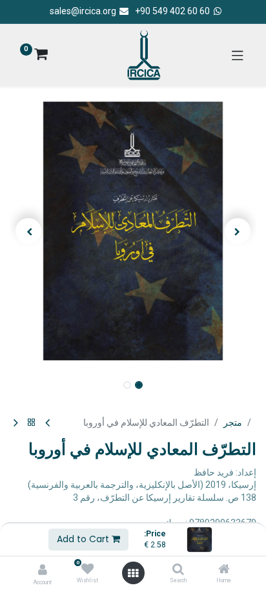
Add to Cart (84, 538)
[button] (238, 231)
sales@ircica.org (84, 11)
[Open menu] (133, 573)
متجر (232, 422)
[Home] (224, 570)
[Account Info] (42, 569)
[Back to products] (31, 423)
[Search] (178, 570)
